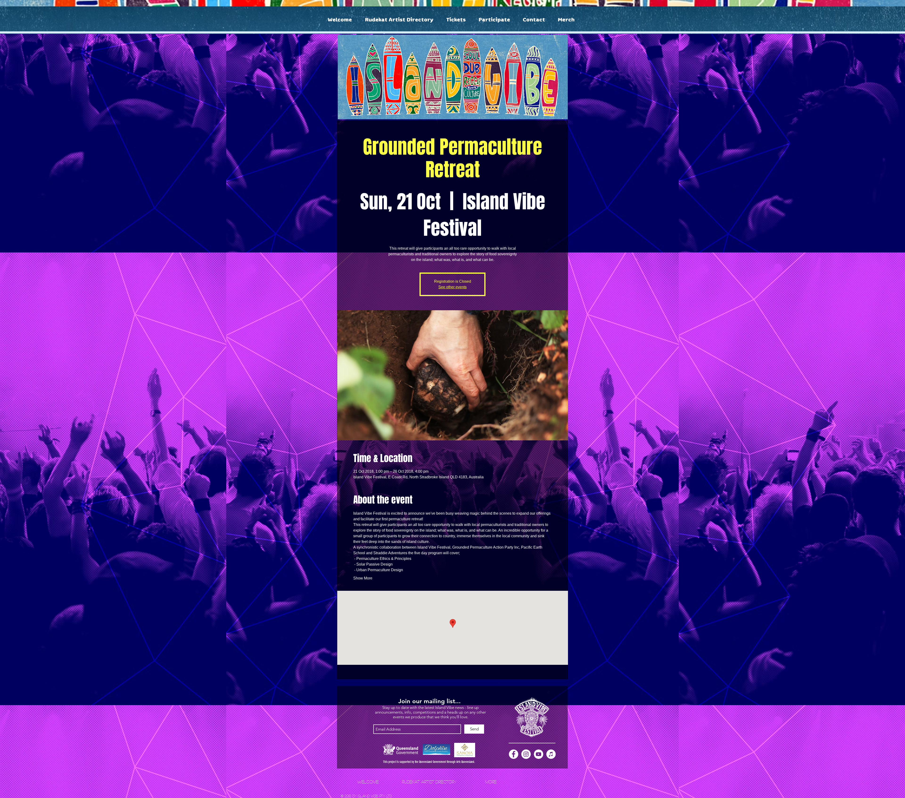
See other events (452, 287)
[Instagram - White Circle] (526, 754)
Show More (362, 578)
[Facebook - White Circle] (513, 754)
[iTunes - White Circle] (551, 754)
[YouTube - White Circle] (538, 754)
